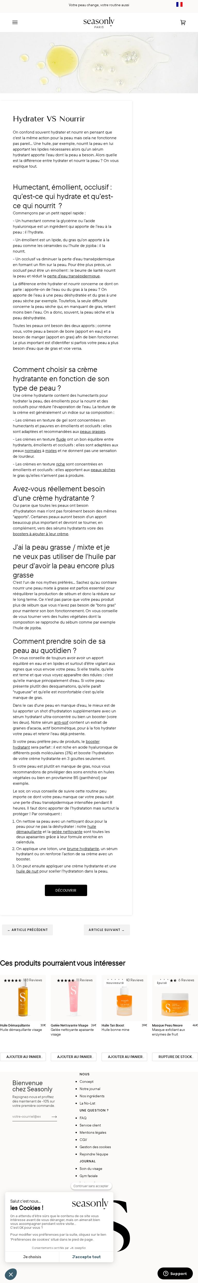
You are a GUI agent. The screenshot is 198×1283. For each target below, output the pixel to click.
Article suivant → (107, 930)
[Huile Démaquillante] (23, 998)
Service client (90, 1125)
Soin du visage (91, 1168)
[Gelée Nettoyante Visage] (74, 998)
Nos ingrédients (92, 1096)
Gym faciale (89, 1175)
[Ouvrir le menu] (20, 22)
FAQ (83, 1118)
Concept (86, 1081)
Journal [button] (88, 1161)
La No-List (87, 1103)
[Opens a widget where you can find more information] (175, 1274)
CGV (83, 1139)
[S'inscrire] (50, 1116)
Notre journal (90, 1088)
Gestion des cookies (95, 1147)
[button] (23, 980)
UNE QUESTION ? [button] (94, 1110)
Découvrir (66, 890)
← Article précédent (27, 930)
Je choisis (32, 1257)
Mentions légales (93, 1132)
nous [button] (85, 1074)
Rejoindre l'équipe (94, 1154)
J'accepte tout (86, 1257)
